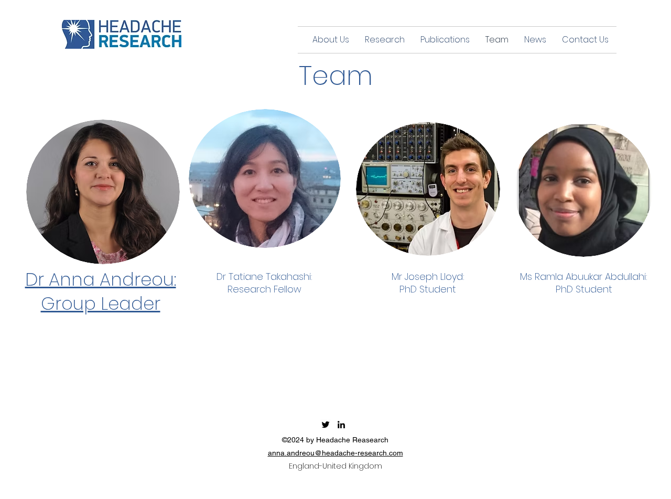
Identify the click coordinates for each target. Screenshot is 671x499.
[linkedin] (341, 424)
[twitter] (325, 424)
